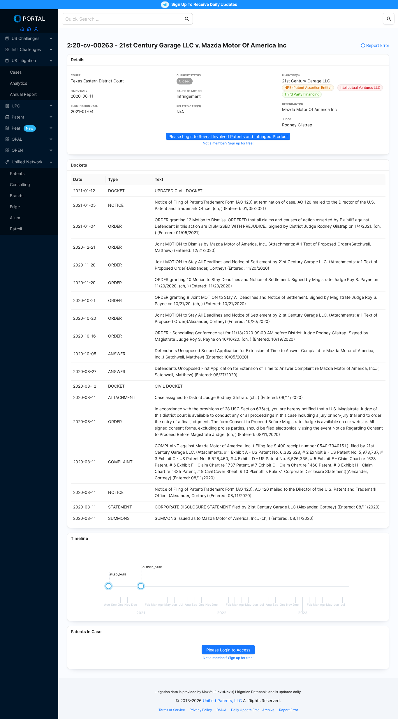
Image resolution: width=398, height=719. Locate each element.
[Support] (29, 29)
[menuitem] (29, 38)
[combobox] (124, 18)
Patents (17, 173)
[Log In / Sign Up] (36, 29)
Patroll (16, 228)
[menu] (29, 94)
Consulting (20, 184)
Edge (15, 206)
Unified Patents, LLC (222, 700)
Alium (15, 217)
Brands (16, 195)
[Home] (22, 29)
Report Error (377, 45)
